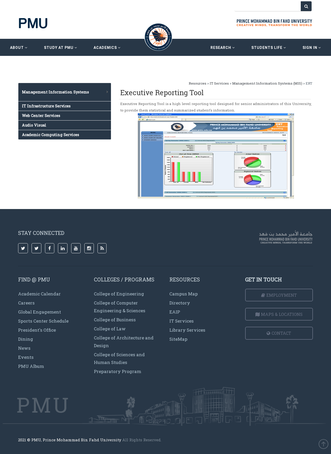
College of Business (115, 320)
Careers (26, 303)
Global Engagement (39, 312)
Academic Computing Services (50, 134)
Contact (281, 333)
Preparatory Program (117, 371)
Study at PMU (59, 48)
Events (26, 357)
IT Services (219, 83)
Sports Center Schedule (43, 321)
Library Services (187, 330)
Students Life (267, 48)
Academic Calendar (39, 294)
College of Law (110, 329)
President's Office (37, 330)
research (221, 48)
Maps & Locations (282, 314)
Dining (25, 339)
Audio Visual (34, 125)
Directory (179, 303)
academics (106, 48)
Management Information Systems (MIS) (267, 83)
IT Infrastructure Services (46, 105)
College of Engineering (119, 294)
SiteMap (178, 339)
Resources (198, 83)
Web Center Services (41, 115)
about (17, 48)
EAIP (174, 312)
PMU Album (31, 366)
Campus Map (183, 294)
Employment (281, 295)
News (24, 348)
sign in (310, 48)
